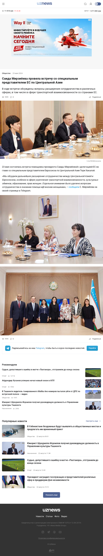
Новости (40, 516)
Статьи (49, 516)
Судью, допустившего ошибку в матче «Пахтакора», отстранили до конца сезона (62, 461)
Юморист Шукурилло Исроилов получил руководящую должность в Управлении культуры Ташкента (63, 444)
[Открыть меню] (3, 4)
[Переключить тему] (98, 3)
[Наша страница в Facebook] (54, 532)
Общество (6, 73)
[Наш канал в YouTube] (60, 532)
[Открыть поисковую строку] (85, 3)
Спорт (29, 470)
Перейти (92, 348)
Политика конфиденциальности (51, 538)
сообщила (74, 187)
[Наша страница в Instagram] (42, 532)
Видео (64, 516)
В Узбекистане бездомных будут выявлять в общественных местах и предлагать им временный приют (64, 428)
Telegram (40, 348)
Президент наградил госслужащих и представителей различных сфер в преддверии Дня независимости (61, 478)
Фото (57, 516)
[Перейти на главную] (44, 3)
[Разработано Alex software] (51, 550)
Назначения (32, 453)
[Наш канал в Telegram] (48, 532)
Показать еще (52, 495)
